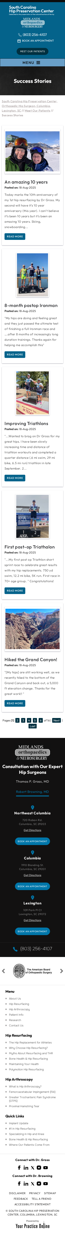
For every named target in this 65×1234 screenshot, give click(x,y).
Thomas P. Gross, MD (32, 781)
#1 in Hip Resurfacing (22, 1128)
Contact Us (16, 1025)
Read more (15, 236)
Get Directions (32, 830)
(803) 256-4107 (35, 34)
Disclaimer (17, 1193)
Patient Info (16, 1015)
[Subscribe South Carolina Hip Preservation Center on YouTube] (45, 1167)
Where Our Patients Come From (29, 1145)
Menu (28, 62)
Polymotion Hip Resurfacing (26, 1069)
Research (15, 1020)
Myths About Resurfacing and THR (31, 1053)
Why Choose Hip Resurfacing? (28, 1048)
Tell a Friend (41, 1198)
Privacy (35, 1193)
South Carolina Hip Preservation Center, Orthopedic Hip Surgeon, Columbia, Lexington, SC (29, 105)
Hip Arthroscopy (19, 1009)
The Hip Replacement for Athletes (30, 1042)
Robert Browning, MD (32, 792)
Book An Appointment (38, 40)
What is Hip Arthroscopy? (25, 1086)
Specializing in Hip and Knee (26, 1134)
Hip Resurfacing (19, 1004)
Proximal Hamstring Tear (24, 1106)
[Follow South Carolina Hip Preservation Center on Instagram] (39, 1167)
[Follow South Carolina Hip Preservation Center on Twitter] (32, 1167)
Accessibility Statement (32, 1204)
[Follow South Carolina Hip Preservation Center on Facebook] (19, 1167)
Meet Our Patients (32, 51)
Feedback (21, 1198)
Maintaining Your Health (24, 1064)
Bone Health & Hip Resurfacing (28, 1059)
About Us (15, 998)
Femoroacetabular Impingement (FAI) (32, 1092)
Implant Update (18, 1123)
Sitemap (50, 1193)
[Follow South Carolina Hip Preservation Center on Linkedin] (26, 1167)
